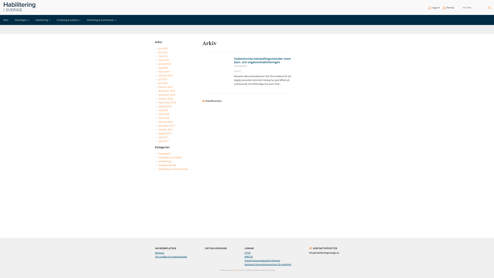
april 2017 (163, 141)
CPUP (248, 252)
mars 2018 (163, 117)
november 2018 (166, 94)
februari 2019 (165, 87)
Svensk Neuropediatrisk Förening (262, 260)
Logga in (435, 7)
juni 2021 (163, 52)
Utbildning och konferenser (173, 169)
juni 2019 (163, 83)
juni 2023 (163, 48)
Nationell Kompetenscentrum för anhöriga (268, 264)
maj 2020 (163, 67)
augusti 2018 (165, 106)
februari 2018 (165, 121)
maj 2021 (163, 56)
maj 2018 (163, 110)
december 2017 (166, 125)
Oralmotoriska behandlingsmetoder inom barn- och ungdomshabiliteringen (262, 60)
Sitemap (450, 7)
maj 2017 (163, 137)
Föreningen (21, 19)
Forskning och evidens (170, 157)
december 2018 (166, 90)
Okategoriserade (167, 165)
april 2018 (163, 114)
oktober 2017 (165, 129)
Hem (5, 19)
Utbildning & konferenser (100, 19)
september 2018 (167, 102)
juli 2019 (162, 79)
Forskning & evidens (67, 19)
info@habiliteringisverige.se (324, 252)
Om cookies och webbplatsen (171, 256)
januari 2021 (164, 63)
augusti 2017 (165, 133)
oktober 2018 (165, 98)
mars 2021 (163, 60)
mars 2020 (163, 71)
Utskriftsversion (213, 100)
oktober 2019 (165, 75)
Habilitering (41, 19)
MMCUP (249, 256)
